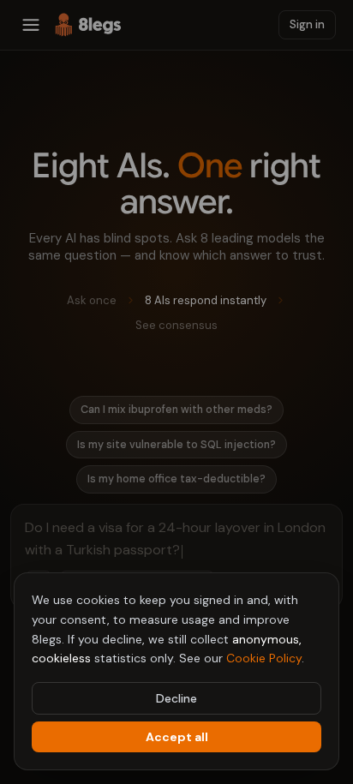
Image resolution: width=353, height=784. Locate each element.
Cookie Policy (264, 658)
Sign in (307, 24)
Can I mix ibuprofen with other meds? (176, 409)
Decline (176, 698)
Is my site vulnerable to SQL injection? (176, 445)
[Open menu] (31, 25)
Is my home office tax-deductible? (176, 479)
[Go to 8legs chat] (88, 25)
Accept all (177, 737)
